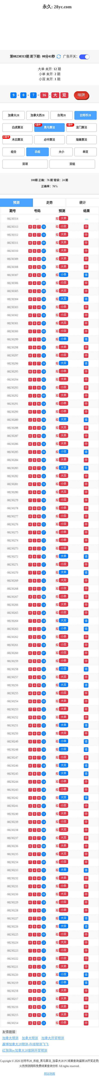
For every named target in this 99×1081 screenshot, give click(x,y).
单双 (85, 152)
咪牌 (81, 95)
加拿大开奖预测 (52, 1038)
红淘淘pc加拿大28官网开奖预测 (24, 1050)
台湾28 (61, 115)
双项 (25, 164)
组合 (13, 152)
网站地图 (49, 1073)
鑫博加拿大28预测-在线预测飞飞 (25, 1044)
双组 (72, 164)
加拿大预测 (10, 1038)
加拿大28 (13, 115)
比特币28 (85, 115)
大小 (61, 152)
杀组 (37, 152)
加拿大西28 (37, 115)
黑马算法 (49, 127)
